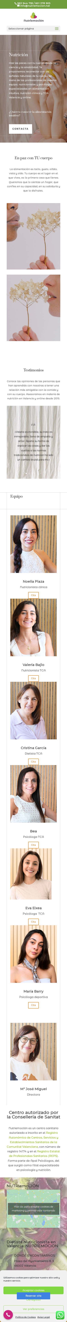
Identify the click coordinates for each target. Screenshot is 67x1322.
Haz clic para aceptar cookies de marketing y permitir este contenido (33, 1208)
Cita (33, 595)
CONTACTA (20, 128)
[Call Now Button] (8, 1314)
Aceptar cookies (33, 1290)
